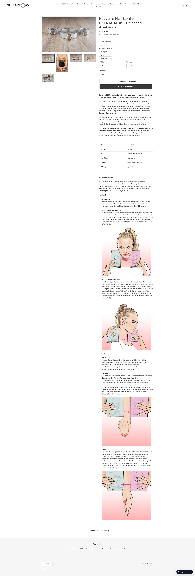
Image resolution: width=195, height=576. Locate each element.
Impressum (73, 549)
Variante (129, 62)
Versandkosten (114, 35)
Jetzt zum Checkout (126, 86)
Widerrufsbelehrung (92, 549)
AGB (81, 549)
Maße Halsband (104, 42)
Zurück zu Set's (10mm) (99, 531)
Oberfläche (103, 70)
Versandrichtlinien (108, 549)
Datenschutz (121, 549)
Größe (102, 62)
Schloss (101, 55)
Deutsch (47, 564)
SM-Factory (150, 564)
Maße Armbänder (105, 48)
